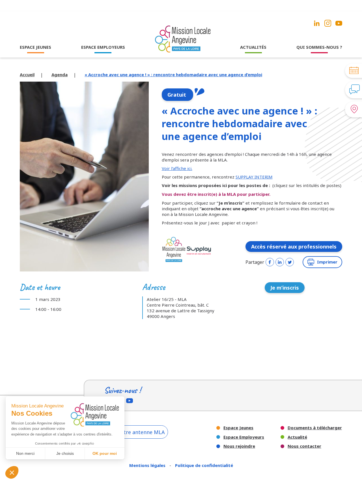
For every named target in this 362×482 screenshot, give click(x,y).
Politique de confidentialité (204, 465)
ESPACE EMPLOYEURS (103, 47)
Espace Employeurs (243, 437)
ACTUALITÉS (253, 47)
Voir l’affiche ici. (177, 168)
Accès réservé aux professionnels (294, 246)
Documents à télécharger (315, 427)
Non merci (25, 453)
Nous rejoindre (239, 446)
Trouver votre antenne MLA (131, 432)
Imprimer (327, 262)
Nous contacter (304, 446)
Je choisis (65, 453)
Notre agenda (253, 66)
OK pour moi (104, 453)
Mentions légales (148, 465)
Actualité (297, 437)
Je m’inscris (284, 287)
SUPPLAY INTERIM (254, 177)
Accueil (27, 74)
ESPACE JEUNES (35, 47)
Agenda (59, 74)
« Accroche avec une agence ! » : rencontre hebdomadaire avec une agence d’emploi (173, 74)
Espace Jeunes (238, 427)
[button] (12, 472)
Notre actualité (253, 58)
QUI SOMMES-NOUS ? (319, 47)
